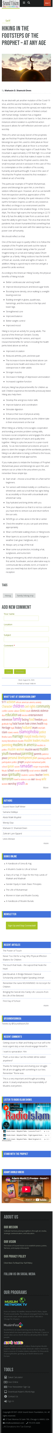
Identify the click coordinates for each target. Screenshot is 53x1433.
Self (8, 20)
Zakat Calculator (15, 1377)
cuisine (10, 711)
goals (45, 719)
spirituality (14, 774)
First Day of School (11, 1001)
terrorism (7, 778)
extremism (7, 719)
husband (27, 727)
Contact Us (12, 1396)
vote (29, 779)
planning (41, 758)
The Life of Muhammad (16, 889)
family (17, 719)
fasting (25, 719)
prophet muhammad (33, 762)
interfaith (41, 728)
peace (4, 758)
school (10, 770)
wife (44, 778)
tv (19, 779)
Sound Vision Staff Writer (14, 806)
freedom (38, 719)
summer (32, 775)
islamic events (13, 732)
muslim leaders (32, 740)
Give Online (12, 1382)
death (28, 711)
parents (37, 754)
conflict (4, 711)
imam (35, 728)
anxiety (38, 702)
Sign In (10, 1401)
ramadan (26, 766)
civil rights (30, 706)
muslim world (32, 749)
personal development (20, 757)
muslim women (16, 749)
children (18, 706)
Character (7, 706)
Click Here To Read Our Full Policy (18, 1263)
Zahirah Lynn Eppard (12, 833)
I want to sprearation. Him (15, 1051)
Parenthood (15, 754)
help (45, 723)
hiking (8, 595)
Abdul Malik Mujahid (12, 817)
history (18, 728)
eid (19, 715)
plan (35, 757)
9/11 (4, 702)
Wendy (38, 779)
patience (45, 754)
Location (8, 624)
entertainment (35, 715)
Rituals (4, 770)
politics (14, 762)
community (43, 706)
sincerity (24, 770)
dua (3, 715)
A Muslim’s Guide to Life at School (21, 869)
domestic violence (39, 711)
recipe (35, 766)
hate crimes (31, 723)
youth (21, 783)
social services (34, 770)
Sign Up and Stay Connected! (22, 925)
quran (10, 766)
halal (14, 723)
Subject (7, 635)
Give (47, 3)
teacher (39, 775)
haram (21, 723)
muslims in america (25, 744)
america (32, 702)
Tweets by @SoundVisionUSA (15, 1023)
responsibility (44, 766)
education (11, 714)
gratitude (5, 723)
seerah (17, 770)
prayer (21, 762)
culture (16, 711)
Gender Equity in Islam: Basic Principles (23, 884)
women (5, 783)
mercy (42, 736)
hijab (12, 728)
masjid (27, 736)
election (25, 715)
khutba (4, 736)
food (31, 719)
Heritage (6, 728)
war (33, 779)
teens (46, 774)
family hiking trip (25, 595)
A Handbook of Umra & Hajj (18, 863)
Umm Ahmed (9, 839)
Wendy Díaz (8, 822)
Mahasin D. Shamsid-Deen (18, 90)
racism (16, 766)
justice (42, 732)
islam (4, 732)
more (46, 843)
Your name (9, 613)
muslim (21, 741)
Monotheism (12, 741)
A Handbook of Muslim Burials (20, 901)
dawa (23, 710)
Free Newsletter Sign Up (18, 1386)
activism (11, 701)
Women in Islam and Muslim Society (22, 895)
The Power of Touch (12, 950)
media (35, 736)
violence (23, 779)
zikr (26, 783)
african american (22, 702)
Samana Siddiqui (10, 812)
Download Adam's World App (21, 1391)
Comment (9, 645)
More (45, 787)
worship (12, 784)
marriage (18, 736)
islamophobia (29, 731)
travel (16, 779)
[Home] (11, 4)
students (24, 775)
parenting (27, 753)
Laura (10, 736)
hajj (10, 723)
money (4, 741)
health (40, 723)
